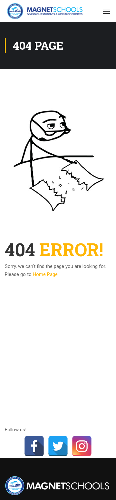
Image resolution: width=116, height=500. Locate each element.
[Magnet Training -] (46, 11)
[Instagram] (82, 446)
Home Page (45, 274)
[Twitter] (58, 446)
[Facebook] (34, 446)
